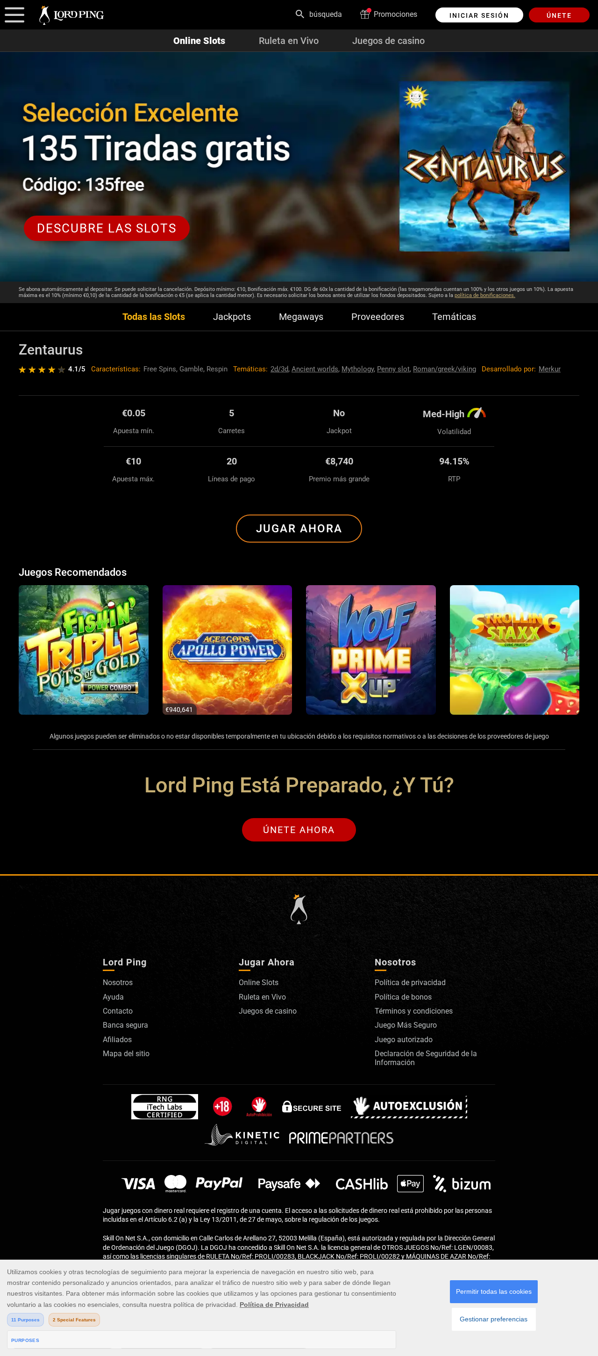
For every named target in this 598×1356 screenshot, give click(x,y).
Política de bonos (403, 997)
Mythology (358, 369)
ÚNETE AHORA (299, 829)
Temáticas (454, 317)
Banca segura (125, 1025)
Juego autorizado (404, 1039)
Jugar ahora (299, 528)
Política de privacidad (410, 982)
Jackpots (232, 317)
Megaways (301, 317)
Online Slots (199, 40)
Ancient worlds (315, 369)
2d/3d (279, 369)
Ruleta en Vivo (289, 40)
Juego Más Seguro (406, 1025)
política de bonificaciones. (485, 295)
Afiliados (117, 1039)
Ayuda (113, 997)
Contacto (118, 1011)
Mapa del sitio (126, 1053)
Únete (559, 15)
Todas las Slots (153, 317)
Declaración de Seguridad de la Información (426, 1057)
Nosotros (118, 982)
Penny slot (393, 369)
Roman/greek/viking (444, 369)
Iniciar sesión (479, 15)
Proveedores (377, 317)
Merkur (550, 369)
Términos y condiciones (414, 1011)
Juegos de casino (388, 40)
